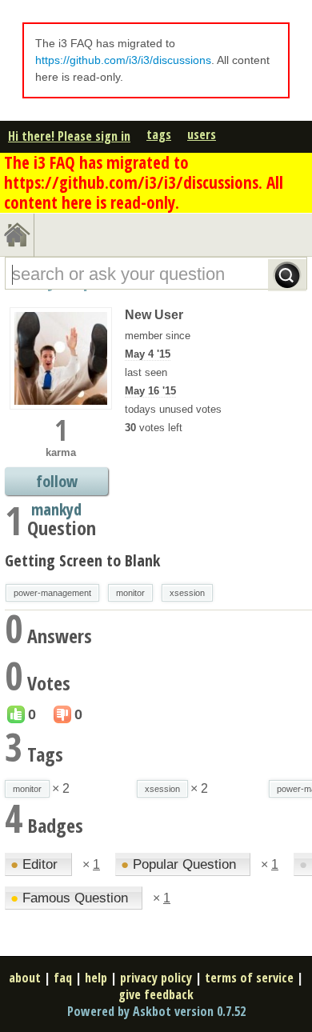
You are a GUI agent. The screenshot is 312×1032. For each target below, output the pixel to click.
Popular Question (180, 864)
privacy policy (156, 977)
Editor (36, 864)
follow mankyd (56, 482)
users (201, 134)
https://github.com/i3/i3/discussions (123, 60)
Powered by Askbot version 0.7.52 (156, 1011)
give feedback (156, 994)
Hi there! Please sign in (69, 136)
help (96, 977)
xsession (187, 593)
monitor (130, 593)
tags (158, 134)
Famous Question (71, 898)
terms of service (249, 977)
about (25, 977)
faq (63, 977)
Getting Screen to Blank (82, 560)
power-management (52, 593)
